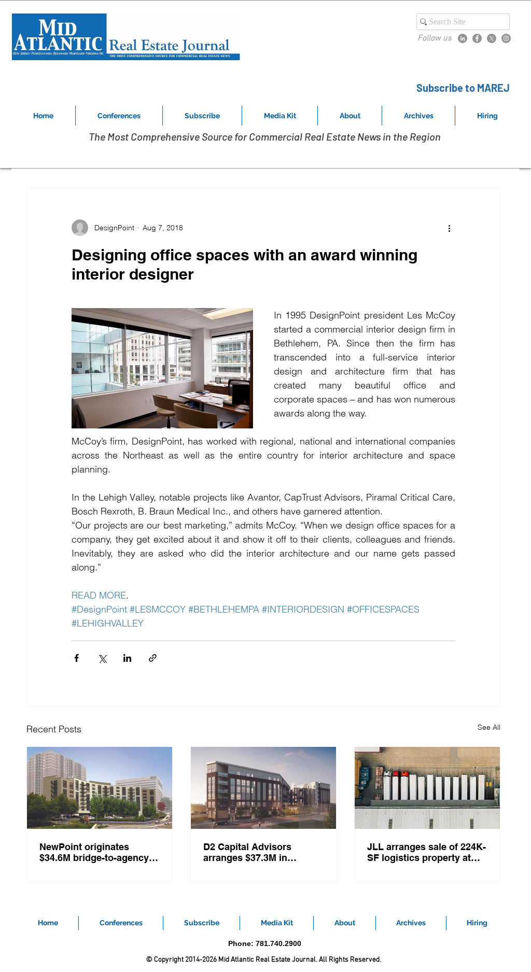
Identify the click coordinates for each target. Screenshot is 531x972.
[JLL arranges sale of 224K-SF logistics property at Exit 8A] (427, 788)
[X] (491, 38)
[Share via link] (153, 658)
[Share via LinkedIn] (127, 658)
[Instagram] (506, 38)
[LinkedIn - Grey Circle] (462, 38)
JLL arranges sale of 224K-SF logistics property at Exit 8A (426, 852)
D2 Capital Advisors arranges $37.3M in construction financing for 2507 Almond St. (261, 852)
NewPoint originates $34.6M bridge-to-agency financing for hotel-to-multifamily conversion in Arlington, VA (95, 852)
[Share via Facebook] (76, 658)
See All (489, 727)
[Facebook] (477, 38)
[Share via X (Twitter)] (102, 658)
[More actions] (449, 227)
